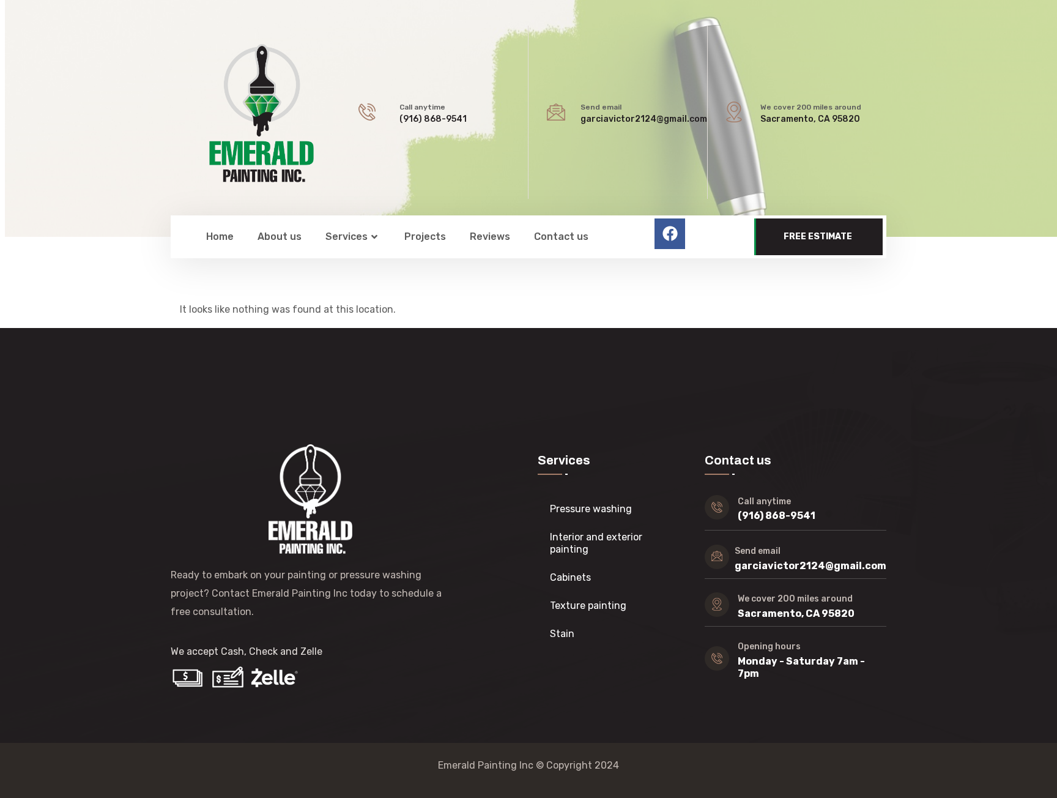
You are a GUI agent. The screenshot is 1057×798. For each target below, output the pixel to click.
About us (280, 236)
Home (220, 236)
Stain (562, 634)
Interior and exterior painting (596, 543)
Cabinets (570, 577)
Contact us (561, 236)
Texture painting (588, 605)
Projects (425, 236)
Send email (600, 107)
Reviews (490, 236)
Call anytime (422, 107)
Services (346, 236)
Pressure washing (591, 509)
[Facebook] (670, 233)
